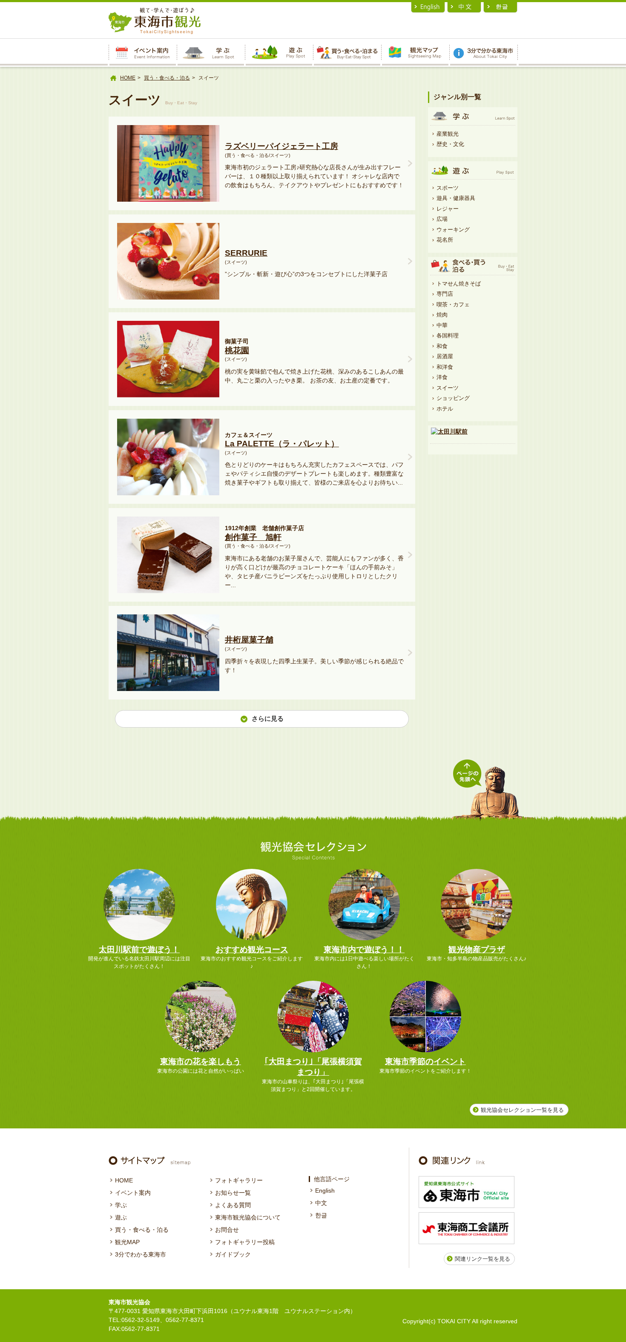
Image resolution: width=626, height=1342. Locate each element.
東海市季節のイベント (425, 1061)
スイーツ (447, 388)
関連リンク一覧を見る (482, 1259)
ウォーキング (453, 229)
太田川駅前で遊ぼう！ (139, 949)
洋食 (442, 377)
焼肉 (442, 314)
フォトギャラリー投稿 (245, 1242)
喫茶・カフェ (453, 304)
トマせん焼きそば (458, 283)
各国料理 (447, 335)
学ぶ (121, 1205)
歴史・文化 (450, 144)
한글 (321, 1215)
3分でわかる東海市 (140, 1254)
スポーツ (447, 188)
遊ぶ (121, 1217)
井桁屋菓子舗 (249, 639)
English (325, 1190)
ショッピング (453, 398)
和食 (442, 346)
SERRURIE (246, 252)
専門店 (444, 294)
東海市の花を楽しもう (200, 1061)
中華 (442, 325)
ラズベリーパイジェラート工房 (281, 146)
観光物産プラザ (476, 949)
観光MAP (127, 1242)
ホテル (444, 408)
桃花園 (237, 350)
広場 (442, 219)
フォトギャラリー (239, 1180)
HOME (127, 78)
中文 (321, 1202)
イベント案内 (133, 1192)
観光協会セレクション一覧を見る (522, 1110)
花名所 (444, 240)
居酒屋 (444, 356)
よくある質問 (233, 1205)
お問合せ (227, 1229)
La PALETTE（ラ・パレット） (282, 443)
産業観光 (447, 134)
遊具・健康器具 (455, 198)
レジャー (447, 209)
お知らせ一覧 (233, 1192)
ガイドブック (233, 1254)
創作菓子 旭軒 (253, 537)
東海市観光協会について (248, 1217)
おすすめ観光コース (251, 949)
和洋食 (444, 367)
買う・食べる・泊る (167, 78)
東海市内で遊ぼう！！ (364, 949)
